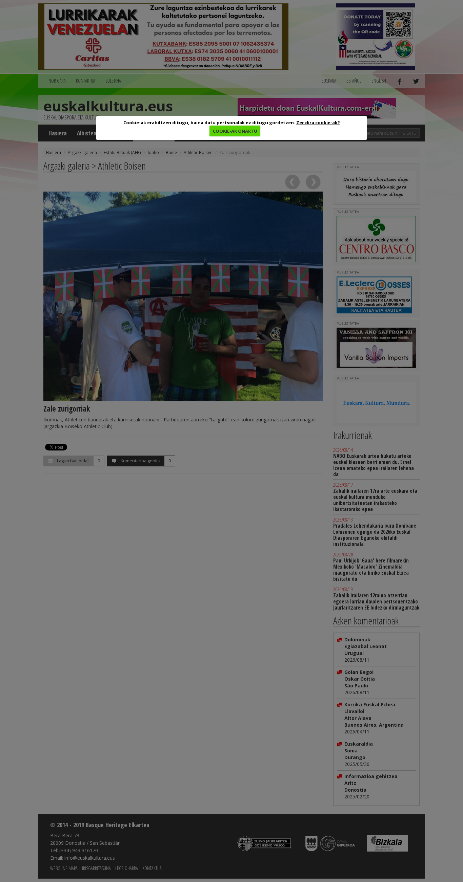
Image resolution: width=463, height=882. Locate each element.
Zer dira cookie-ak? (318, 122)
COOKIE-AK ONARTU (235, 131)
